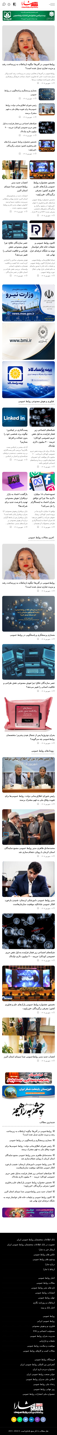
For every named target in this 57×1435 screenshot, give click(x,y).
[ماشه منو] (51, 4)
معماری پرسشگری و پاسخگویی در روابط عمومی (32, 635)
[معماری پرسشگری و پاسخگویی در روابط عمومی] (47, 94)
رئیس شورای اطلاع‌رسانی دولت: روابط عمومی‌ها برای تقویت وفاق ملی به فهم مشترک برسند (21, 109)
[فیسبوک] (43, 1419)
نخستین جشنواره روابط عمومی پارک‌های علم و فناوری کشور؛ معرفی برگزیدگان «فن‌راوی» (20, 146)
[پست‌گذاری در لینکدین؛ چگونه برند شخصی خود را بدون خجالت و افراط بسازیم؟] (14, 417)
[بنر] (28, 302)
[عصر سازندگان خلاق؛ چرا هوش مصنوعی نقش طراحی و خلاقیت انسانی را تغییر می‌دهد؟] (14, 230)
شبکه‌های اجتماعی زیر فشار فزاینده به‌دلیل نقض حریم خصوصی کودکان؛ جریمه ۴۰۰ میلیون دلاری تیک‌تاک (20, 127)
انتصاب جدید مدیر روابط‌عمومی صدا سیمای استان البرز (15, 186)
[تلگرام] (25, 1419)
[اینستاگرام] (37, 1419)
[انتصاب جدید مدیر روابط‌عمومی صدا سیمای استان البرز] (14, 169)
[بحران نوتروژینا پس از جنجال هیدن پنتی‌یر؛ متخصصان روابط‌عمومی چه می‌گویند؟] (28, 714)
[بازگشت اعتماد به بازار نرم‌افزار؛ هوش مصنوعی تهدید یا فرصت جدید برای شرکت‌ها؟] (14, 481)
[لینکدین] (31, 1419)
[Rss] (14, 1419)
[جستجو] (4, 4)
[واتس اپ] (19, 1419)
